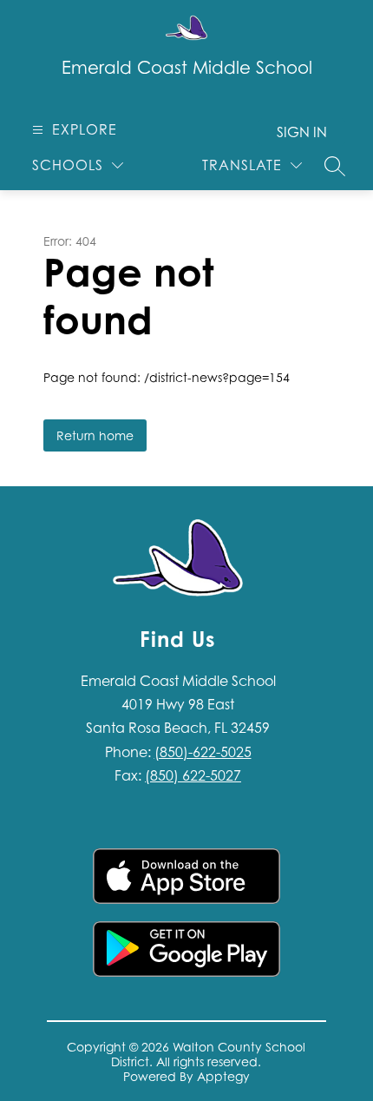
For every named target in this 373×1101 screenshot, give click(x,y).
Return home (95, 435)
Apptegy (223, 1076)
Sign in (302, 132)
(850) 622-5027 (193, 775)
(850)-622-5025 (203, 752)
